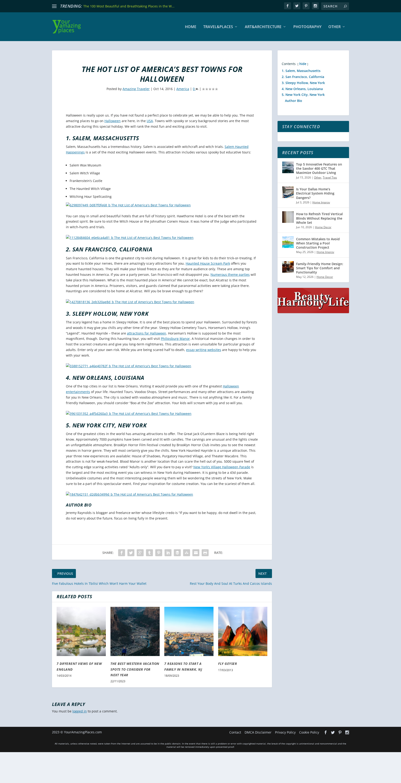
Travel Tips (330, 177)
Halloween (112, 121)
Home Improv (321, 202)
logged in (79, 711)
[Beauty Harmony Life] (313, 312)
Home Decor (323, 227)
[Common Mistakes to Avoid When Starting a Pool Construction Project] (288, 242)
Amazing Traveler (136, 89)
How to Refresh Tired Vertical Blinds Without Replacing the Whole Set (319, 218)
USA (150, 121)
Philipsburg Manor (175, 338)
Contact (235, 732)
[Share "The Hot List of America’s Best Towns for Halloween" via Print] (205, 552)
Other (334, 27)
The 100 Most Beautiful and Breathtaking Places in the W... (129, 6)
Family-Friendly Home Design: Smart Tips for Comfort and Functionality (319, 268)
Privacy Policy (285, 732)
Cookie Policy (309, 732)
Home (190, 27)
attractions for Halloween (146, 333)
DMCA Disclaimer (258, 732)
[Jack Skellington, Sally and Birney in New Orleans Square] (128, 413)
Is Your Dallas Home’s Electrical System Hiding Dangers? (315, 193)
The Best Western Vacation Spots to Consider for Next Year (134, 669)
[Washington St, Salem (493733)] (130, 237)
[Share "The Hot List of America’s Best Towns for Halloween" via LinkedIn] (168, 552)
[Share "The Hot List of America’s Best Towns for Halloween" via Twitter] (131, 552)
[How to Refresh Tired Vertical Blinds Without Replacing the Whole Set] (288, 217)
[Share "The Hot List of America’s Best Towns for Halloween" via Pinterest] (158, 552)
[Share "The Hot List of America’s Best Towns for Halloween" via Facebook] (121, 552)
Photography (307, 27)
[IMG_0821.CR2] (129, 494)
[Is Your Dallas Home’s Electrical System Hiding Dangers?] (288, 192)
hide (302, 64)
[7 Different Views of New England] (81, 631)
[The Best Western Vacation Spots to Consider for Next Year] (135, 631)
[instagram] (315, 5)
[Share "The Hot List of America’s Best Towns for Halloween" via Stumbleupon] (186, 552)
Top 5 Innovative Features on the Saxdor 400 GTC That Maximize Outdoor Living (319, 168)
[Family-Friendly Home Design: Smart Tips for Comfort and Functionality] (288, 267)
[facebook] (287, 5)
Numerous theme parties (230, 274)
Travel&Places (218, 27)
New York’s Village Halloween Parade (221, 467)
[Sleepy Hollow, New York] (128, 366)
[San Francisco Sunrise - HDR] (130, 302)
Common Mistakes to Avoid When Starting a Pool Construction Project (318, 243)
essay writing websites (203, 350)
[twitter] (296, 5)
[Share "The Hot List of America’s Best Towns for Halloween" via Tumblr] (149, 552)
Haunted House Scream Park (208, 263)
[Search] (345, 6)
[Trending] (54, 6)
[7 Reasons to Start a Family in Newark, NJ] (188, 631)
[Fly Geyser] (242, 631)
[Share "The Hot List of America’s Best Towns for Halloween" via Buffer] (177, 552)
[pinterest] (306, 5)
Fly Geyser (227, 663)
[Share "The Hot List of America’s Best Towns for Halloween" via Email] (195, 552)
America (182, 89)
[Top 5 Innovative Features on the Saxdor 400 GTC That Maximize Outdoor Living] (288, 167)
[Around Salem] (128, 205)
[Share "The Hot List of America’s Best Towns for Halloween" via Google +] (140, 552)
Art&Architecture (263, 27)
